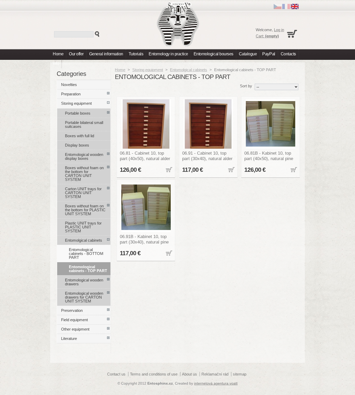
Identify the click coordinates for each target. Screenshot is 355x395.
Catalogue (248, 54)
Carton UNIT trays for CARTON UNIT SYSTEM (83, 193)
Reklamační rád (214, 374)
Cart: (267, 36)
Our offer (76, 54)
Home (58, 54)
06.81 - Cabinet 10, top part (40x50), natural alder (145, 155)
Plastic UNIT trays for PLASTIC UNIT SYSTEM (83, 227)
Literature (69, 338)
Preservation (72, 310)
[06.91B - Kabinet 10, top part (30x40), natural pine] (146, 207)
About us (189, 374)
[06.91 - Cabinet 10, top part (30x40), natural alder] (208, 124)
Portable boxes (77, 113)
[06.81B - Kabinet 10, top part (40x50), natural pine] (270, 124)
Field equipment (74, 320)
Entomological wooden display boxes (84, 156)
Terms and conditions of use (154, 374)
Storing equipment (147, 70)
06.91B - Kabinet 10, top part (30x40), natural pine (144, 239)
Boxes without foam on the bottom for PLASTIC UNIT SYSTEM (85, 210)
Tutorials (136, 54)
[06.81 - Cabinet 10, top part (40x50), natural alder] (146, 124)
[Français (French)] (286, 7)
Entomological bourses (213, 54)
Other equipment (75, 329)
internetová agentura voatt (216, 383)
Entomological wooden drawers (84, 282)
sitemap (239, 374)
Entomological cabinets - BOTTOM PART (86, 253)
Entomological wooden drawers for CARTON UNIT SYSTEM (84, 297)
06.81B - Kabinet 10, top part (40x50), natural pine (268, 155)
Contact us (116, 374)
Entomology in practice (168, 54)
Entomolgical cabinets (188, 70)
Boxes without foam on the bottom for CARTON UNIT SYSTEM (84, 174)
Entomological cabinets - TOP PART (88, 269)
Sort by (246, 86)
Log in (279, 30)
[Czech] (277, 7)
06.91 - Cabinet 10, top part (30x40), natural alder (207, 155)
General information (106, 54)
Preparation (71, 94)
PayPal (268, 54)
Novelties (69, 84)
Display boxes (77, 145)
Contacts (288, 54)
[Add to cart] (168, 170)
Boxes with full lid (79, 136)
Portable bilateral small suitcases (84, 124)
